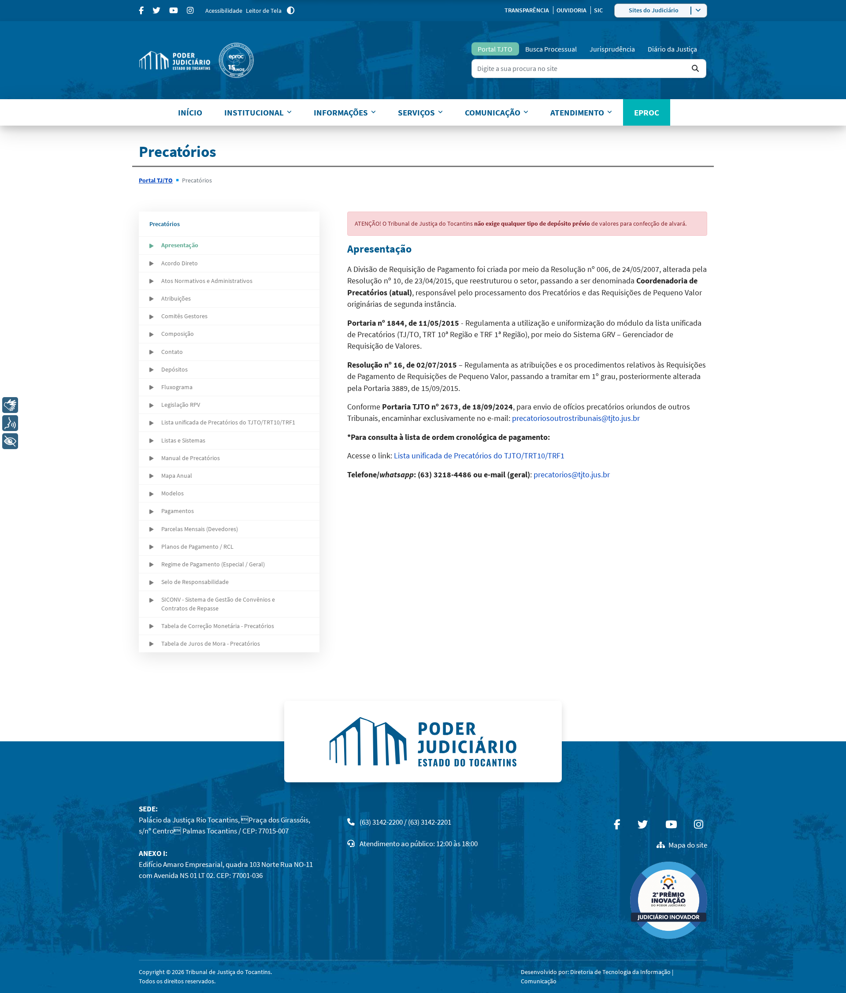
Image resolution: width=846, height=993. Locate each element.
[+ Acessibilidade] (10, 441)
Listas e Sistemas (183, 440)
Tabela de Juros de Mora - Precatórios (210, 643)
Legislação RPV (180, 405)
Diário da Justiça (672, 49)
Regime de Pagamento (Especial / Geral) (213, 564)
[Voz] (10, 423)
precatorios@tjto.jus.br (572, 475)
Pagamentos (177, 511)
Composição (177, 334)
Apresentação (179, 245)
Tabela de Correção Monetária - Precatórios (217, 626)
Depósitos (174, 369)
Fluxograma (177, 387)
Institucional (254, 112)
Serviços (416, 112)
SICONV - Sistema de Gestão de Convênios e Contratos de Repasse (218, 603)
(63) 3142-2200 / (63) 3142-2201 (405, 822)
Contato (172, 352)
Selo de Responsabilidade (195, 582)
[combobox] (588, 68)
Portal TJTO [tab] (495, 49)
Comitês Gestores (184, 316)
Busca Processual (551, 49)
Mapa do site (687, 845)
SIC (598, 10)
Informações (341, 112)
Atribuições (176, 298)
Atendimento (577, 112)
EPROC (646, 112)
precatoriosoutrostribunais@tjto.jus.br (576, 418)
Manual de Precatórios (190, 458)
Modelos (172, 493)
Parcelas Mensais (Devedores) (199, 529)
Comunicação (492, 112)
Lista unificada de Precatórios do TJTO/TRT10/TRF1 (228, 422)
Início (190, 112)
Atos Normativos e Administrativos (206, 281)
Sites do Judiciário (654, 10)
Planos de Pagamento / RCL (197, 546)
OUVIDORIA (572, 10)
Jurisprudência (612, 49)
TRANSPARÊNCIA (527, 10)
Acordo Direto (179, 263)
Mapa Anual (176, 476)
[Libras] (10, 405)
